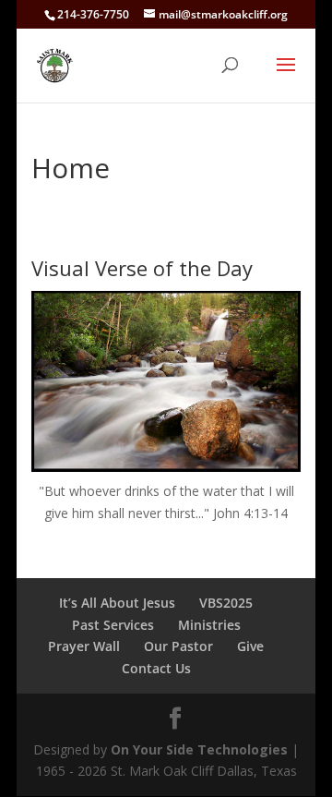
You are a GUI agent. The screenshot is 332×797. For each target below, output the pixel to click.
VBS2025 (226, 602)
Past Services (113, 625)
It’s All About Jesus (117, 602)
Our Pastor (178, 646)
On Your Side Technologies (199, 749)
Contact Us (156, 668)
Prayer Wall (84, 646)
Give (250, 646)
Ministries (209, 625)
